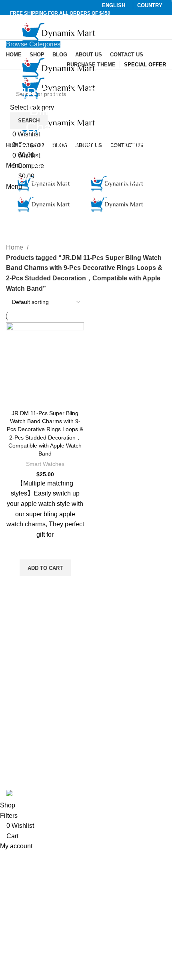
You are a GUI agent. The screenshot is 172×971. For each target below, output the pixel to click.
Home (15, 247)
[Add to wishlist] (45, 549)
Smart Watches (45, 464)
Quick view (45, 586)
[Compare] (45, 395)
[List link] (86, 679)
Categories (82, 215)
